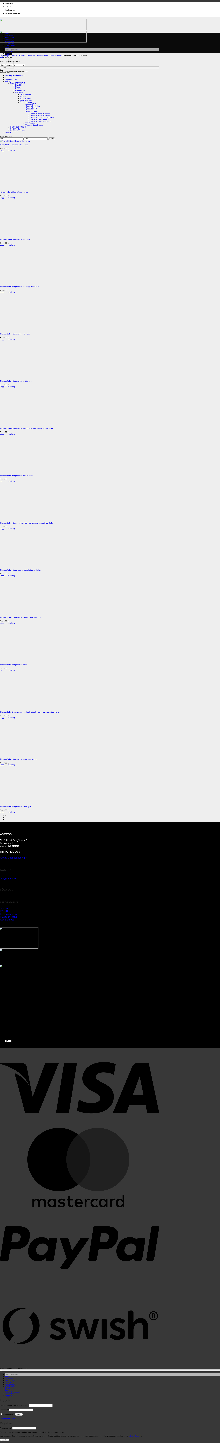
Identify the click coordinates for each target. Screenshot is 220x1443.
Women (8, 133)
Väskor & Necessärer (13, 1392)
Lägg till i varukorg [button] (7, 150)
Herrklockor (9, 38)
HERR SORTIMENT (18, 127)
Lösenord (4, 1410)
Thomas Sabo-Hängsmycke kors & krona (16, 476)
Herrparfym (9, 42)
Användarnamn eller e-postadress (14, 1405)
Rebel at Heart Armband (40, 114)
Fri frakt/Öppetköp (12, 13)
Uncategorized (11, 79)
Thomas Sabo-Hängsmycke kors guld (15, 239)
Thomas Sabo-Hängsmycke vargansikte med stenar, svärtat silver (26, 428)
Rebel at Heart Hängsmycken (42, 117)
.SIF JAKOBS (25, 95)
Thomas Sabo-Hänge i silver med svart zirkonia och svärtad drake (26, 523)
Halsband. (29, 110)
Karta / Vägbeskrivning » (13, 857)
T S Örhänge (30, 123)
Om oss (8, 7)
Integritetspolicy (8, 914)
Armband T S (30, 104)
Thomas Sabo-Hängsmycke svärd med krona (18, 759)
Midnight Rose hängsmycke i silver (14, 145)
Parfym (18, 89)
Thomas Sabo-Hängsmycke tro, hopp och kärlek (19, 287)
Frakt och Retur (8, 917)
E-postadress (6, 1428)
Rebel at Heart (55, 56)
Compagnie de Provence (15, 75)
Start (7, 33)
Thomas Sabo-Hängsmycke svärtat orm (16, 381)
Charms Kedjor (31, 108)
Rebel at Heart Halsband (40, 116)
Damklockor (10, 36)
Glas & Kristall (10, 46)
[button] (8, 54)
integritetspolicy (135, 1436)
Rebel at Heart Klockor (40, 119)
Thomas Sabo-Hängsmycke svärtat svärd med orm (20, 617)
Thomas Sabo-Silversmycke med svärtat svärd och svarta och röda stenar (30, 712)
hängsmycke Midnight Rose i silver (14, 192)
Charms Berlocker (32, 106)
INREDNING (10, 44)
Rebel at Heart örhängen (41, 121)
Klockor (18, 87)
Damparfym (10, 40)
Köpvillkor (9, 3)
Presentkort (9, 52)
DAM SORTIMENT (18, 56)
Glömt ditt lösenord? (8, 1418)
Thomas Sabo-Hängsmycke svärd (13, 665)
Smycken (8, 48)
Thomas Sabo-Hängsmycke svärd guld (15, 807)
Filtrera (51, 139)
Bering (23, 96)
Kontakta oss (10, 10)
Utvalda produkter (17, 131)
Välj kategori (5, 56)
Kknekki (18, 85)
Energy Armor (25, 98)
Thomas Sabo (42, 56)
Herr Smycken (26, 100)
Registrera (5, 1440)
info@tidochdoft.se (10, 878)
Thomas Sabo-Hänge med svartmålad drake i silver (21, 570)
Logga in (19, 1414)
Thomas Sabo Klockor (34, 125)
